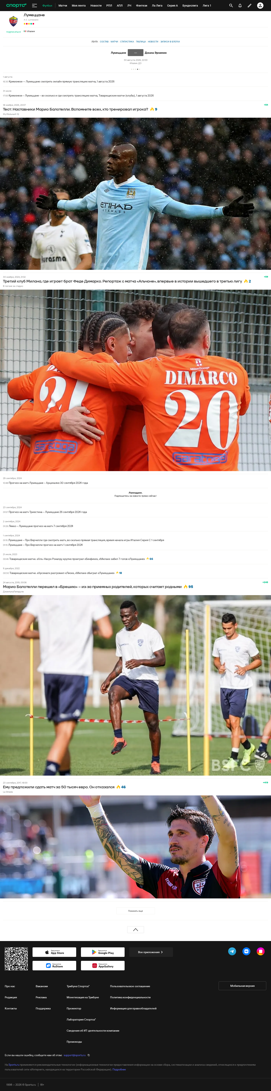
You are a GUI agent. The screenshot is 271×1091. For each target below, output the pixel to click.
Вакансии (42, 986)
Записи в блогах (170, 41)
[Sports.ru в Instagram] (261, 952)
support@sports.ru (75, 1055)
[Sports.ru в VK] (247, 952)
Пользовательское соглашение (130, 986)
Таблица (141, 41)
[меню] (34, 5)
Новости (153, 41)
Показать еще (135, 910)
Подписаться (13, 32)
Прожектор (74, 1008)
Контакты (11, 1008)
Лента (94, 41)
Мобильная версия (242, 986)
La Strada (8, 791)
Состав (104, 41)
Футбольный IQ (11, 114)
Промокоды (74, 1041)
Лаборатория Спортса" (81, 1019)
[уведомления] (240, 5)
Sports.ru (14, 1064)
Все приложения (149, 952)
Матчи (114, 41)
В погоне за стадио (13, 285)
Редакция (11, 997)
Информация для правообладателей (133, 1008)
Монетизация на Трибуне (83, 997)
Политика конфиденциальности (130, 997)
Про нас (10, 986)
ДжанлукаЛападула (13, 591)
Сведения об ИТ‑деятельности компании (93, 1030)
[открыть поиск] (231, 5)
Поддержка (43, 1008)
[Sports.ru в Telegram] (233, 952)
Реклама (41, 997)
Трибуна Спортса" (78, 986)
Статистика (127, 41)
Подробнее (119, 1069)
